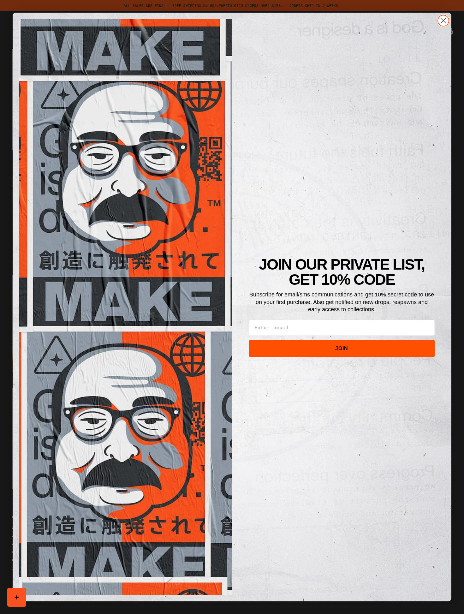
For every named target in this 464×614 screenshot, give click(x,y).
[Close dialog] (443, 20)
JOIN (341, 348)
